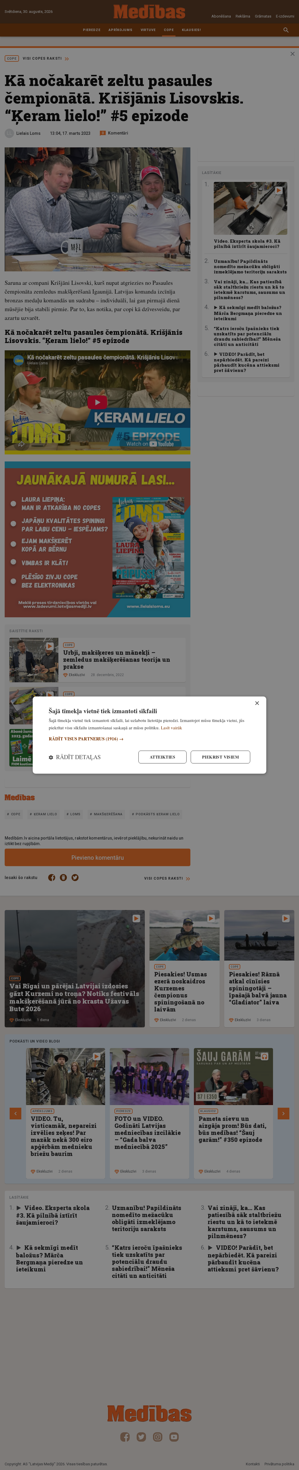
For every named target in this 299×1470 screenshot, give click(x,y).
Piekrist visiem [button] (220, 757)
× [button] (257, 703)
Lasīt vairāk (171, 727)
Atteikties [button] (162, 757)
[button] (149, 738)
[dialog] (149, 734)
